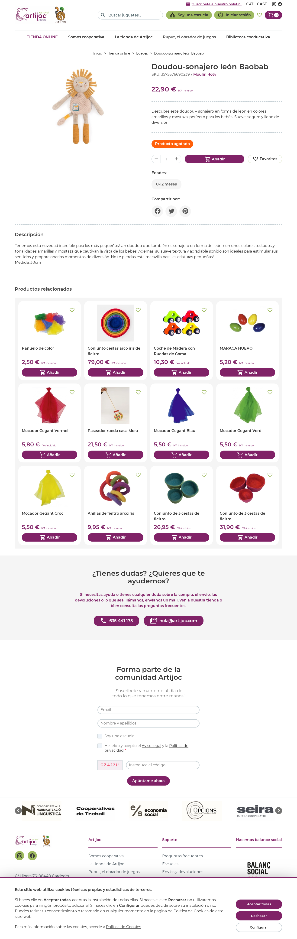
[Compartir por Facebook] (157, 211)
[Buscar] (103, 15)
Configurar (259, 927)
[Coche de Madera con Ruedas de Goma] (181, 340)
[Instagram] (19, 855)
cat (249, 4)
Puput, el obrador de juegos (114, 872)
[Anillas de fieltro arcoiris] (115, 505)
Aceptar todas (259, 904)
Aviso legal (151, 746)
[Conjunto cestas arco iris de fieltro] (115, 340)
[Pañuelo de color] (49, 340)
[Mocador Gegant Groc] (49, 505)
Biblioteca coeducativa (248, 37)
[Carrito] (273, 15)
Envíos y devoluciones (182, 872)
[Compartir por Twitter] (171, 211)
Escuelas (170, 864)
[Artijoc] (41, 15)
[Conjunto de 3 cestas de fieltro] (181, 505)
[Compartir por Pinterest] (185, 211)
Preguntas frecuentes (182, 856)
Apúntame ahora (148, 781)
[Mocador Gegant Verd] (247, 422)
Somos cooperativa (86, 37)
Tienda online (42, 37)
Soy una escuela (119, 736)
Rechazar (259, 916)
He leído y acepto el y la (146, 748)
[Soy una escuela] (189, 15)
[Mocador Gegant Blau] (181, 422)
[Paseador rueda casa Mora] (115, 422)
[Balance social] (259, 874)
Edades (142, 53)
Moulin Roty (204, 74)
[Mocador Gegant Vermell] (49, 422)
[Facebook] (32, 855)
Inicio (97, 53)
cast (262, 4)
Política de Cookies (123, 927)
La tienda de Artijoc (133, 37)
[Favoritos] (259, 15)
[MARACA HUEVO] (247, 340)
